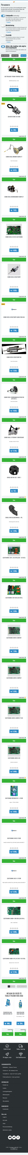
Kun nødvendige (5, 55)
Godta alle (23, 55)
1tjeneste (8, 22)
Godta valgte (15, 55)
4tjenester (8, 32)
